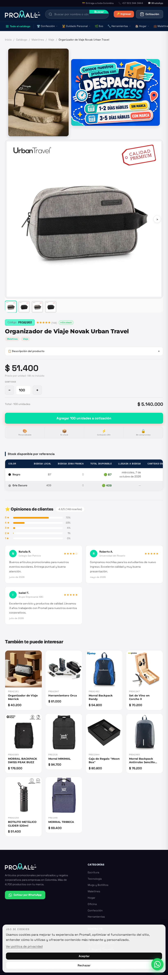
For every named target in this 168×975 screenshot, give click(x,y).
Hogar (140, 26)
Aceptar (84, 956)
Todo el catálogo (20, 26)
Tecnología (95, 879)
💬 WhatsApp (155, 3)
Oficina (92, 904)
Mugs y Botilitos (98, 885)
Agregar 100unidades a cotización (84, 418)
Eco (99, 26)
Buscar (99, 12)
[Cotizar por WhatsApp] (157, 964)
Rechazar (84, 965)
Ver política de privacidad (24, 946)
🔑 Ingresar (124, 14)
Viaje (51, 39)
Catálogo (21, 39)
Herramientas (117, 26)
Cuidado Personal (75, 26)
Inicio (8, 39)
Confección (46, 26)
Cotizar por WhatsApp (28, 895)
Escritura (93, 872)
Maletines (38, 39)
